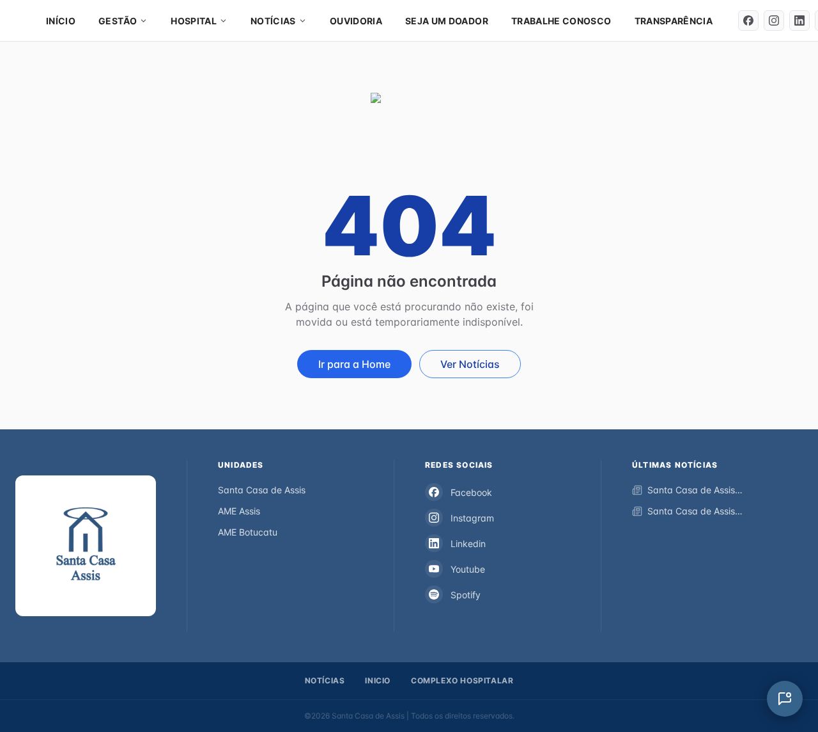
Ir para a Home (354, 364)
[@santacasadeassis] (748, 20)
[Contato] (785, 699)
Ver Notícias (470, 364)
